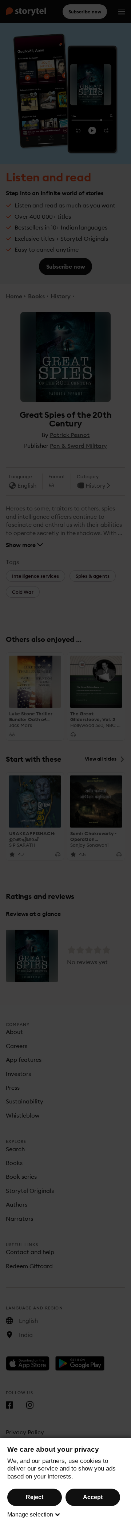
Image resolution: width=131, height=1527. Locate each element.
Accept (93, 1497)
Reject (34, 1497)
